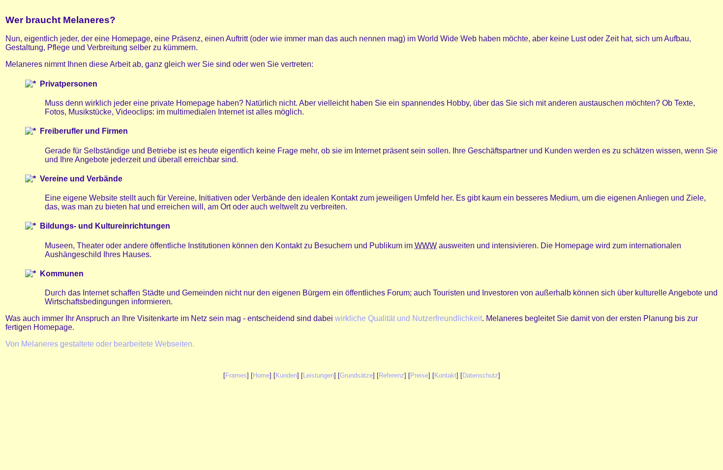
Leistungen (318, 375)
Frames (236, 375)
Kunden (286, 375)
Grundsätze (356, 375)
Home (261, 375)
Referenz (391, 375)
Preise (419, 375)
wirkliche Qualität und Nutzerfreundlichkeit (408, 318)
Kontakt (445, 375)
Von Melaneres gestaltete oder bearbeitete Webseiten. (99, 344)
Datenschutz (480, 375)
